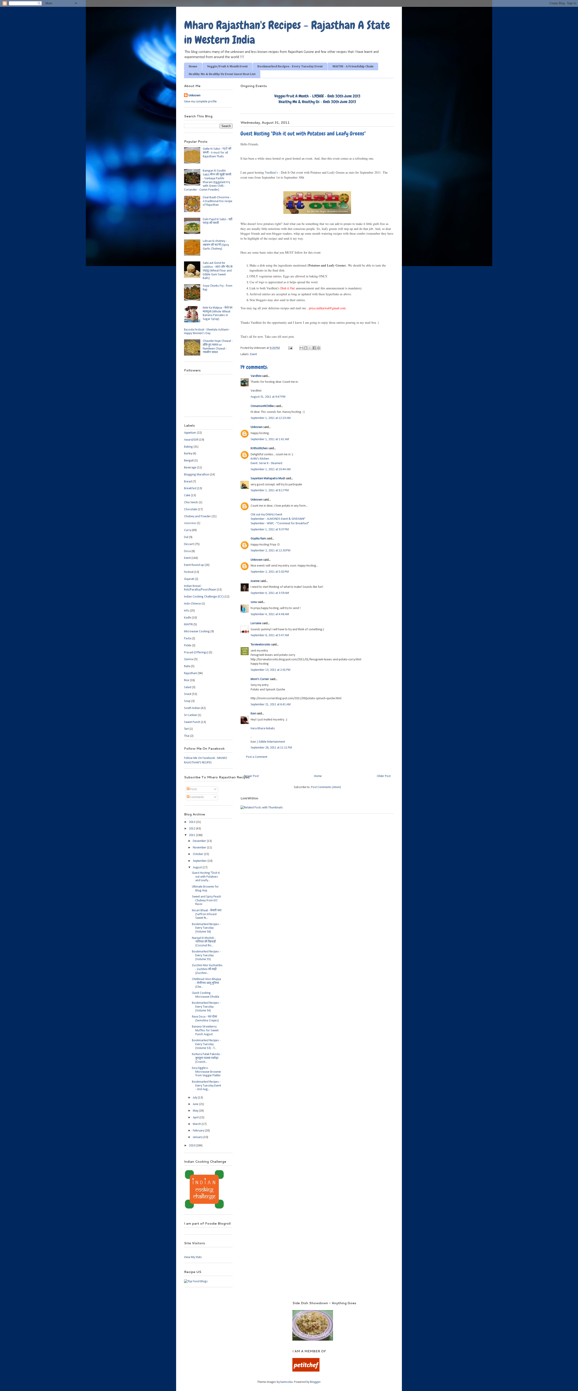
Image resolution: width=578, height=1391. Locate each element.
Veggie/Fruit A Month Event (227, 66)
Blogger (315, 1382)
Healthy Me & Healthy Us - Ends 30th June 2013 (317, 101)
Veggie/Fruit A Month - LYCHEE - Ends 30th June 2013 (317, 96)
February (199, 1130)
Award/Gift (191, 440)
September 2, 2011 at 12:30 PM (270, 550)
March (197, 1124)
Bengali (189, 460)
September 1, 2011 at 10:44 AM (271, 469)
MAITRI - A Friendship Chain (352, 66)
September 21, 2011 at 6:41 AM (271, 704)
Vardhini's (271, 172)
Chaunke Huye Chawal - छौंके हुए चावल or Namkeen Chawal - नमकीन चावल (218, 346)
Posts (193, 789)
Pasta (187, 638)
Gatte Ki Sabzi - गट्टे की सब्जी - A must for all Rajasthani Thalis (217, 152)
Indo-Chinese (192, 603)
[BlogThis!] (305, 348)
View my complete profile (200, 101)
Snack (187, 694)
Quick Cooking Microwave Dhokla (205, 995)
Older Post (384, 776)
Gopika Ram (258, 538)
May (196, 1110)
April (196, 1117)
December (200, 841)
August (198, 867)
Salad (187, 687)
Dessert (189, 544)
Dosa (187, 551)
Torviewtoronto (260, 644)
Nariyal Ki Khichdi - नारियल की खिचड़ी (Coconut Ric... (204, 941)
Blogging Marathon (196, 474)
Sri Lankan (190, 715)
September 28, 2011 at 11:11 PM (271, 747)
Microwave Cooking (197, 631)
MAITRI (188, 624)
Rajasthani (190, 673)
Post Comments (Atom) (326, 787)
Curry (187, 530)
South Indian (192, 708)
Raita (187, 666)
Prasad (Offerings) (196, 652)
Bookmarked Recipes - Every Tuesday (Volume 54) (206, 1006)
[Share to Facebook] (314, 348)
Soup (187, 701)
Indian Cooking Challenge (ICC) (204, 596)
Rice (186, 680)
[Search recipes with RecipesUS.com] (196, 1281)
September (200, 861)
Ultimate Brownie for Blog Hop (205, 888)
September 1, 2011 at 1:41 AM (270, 439)
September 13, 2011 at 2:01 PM (270, 670)
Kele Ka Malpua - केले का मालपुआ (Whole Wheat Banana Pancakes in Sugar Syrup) (217, 313)
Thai (186, 736)
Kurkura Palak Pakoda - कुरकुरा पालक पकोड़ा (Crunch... (206, 1058)
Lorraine (256, 623)
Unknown (257, 427)
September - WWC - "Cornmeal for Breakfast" (280, 523)
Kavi (253, 713)
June (196, 1104)
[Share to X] (310, 348)
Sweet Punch (192, 722)
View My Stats (193, 1257)
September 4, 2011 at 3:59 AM (270, 593)
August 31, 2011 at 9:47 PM (268, 397)
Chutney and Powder (197, 516)
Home (193, 66)
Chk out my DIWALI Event (266, 514)
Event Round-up (194, 565)
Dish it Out (287, 288)
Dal (186, 537)
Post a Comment (256, 757)
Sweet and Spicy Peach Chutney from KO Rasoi (206, 900)
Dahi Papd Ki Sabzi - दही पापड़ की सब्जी (217, 221)
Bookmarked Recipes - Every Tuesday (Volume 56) (206, 928)
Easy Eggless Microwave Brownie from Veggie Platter (206, 1071)
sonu (254, 602)
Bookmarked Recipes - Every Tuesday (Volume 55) (206, 955)
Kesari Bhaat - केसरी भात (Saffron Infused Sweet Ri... (206, 914)
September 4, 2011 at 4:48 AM (270, 614)
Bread (188, 481)
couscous (190, 523)
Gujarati (189, 579)
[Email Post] (290, 348)
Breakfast (190, 488)
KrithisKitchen (259, 448)
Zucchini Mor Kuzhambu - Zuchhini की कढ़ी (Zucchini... (207, 969)
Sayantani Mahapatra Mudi (268, 478)
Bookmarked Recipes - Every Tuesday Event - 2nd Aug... (206, 1085)
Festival (188, 572)
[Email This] (301, 348)
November (200, 847)
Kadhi (187, 617)
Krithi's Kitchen (260, 459)
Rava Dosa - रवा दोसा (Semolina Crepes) (205, 1018)
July (195, 1097)
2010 (192, 1145)
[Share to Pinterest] (318, 348)
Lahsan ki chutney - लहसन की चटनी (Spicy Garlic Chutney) (216, 244)
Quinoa (188, 659)
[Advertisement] (232, 1307)
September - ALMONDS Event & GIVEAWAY (278, 519)
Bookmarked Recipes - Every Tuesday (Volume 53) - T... (206, 1044)
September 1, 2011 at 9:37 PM (270, 529)
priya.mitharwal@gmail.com (327, 308)
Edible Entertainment (272, 742)
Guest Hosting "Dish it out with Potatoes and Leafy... (206, 876)
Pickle (187, 645)
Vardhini (256, 376)
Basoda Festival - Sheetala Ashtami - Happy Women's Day (207, 331)
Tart (186, 729)
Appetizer (190, 433)
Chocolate (190, 509)
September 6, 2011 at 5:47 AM (270, 635)
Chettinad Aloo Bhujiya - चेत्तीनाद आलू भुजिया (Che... (206, 983)
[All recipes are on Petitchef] (305, 1370)
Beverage (190, 467)
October (198, 854)
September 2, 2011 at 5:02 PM (270, 572)
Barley (188, 453)
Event (253, 354)
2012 (192, 828)
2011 (192, 835)
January (198, 1137)
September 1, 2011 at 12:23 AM (271, 418)
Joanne (255, 581)
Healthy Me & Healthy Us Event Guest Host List (222, 74)
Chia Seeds (191, 502)
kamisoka (286, 1382)
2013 (192, 822)
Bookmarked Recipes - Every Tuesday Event (290, 66)
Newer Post (251, 776)
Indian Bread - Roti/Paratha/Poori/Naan (200, 588)
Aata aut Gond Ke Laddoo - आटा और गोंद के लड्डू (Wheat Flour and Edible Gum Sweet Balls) (218, 270)
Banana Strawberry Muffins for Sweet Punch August (205, 1030)
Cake (187, 495)
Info (186, 610)
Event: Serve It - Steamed (266, 463)
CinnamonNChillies (263, 406)
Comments (196, 797)
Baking (188, 447)
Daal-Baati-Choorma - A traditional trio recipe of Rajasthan (217, 201)
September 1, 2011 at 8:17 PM (270, 490)
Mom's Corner (260, 679)
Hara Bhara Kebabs (263, 728)
